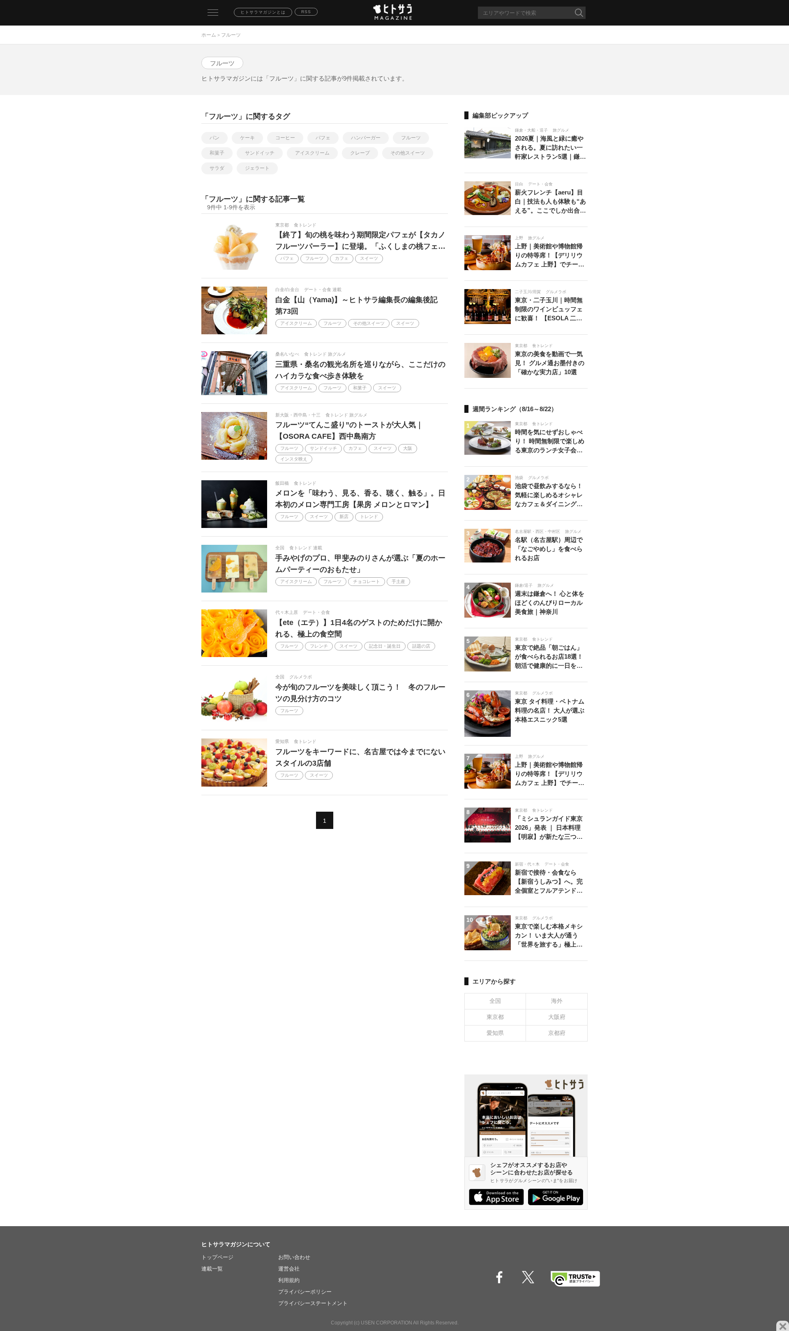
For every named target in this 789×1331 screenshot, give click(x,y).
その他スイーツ (407, 153)
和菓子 (217, 153)
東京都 (495, 1017)
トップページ (217, 1257)
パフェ (323, 138)
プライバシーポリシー (305, 1292)
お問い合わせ (294, 1257)
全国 (495, 1001)
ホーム (208, 35)
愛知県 (495, 1033)
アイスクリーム (312, 153)
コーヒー (285, 138)
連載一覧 (212, 1269)
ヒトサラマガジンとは (263, 12)
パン (214, 138)
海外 (557, 1001)
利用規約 (289, 1280)
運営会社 (289, 1269)
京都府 (556, 1033)
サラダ (217, 168)
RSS (306, 11)
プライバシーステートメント (313, 1303)
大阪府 (556, 1017)
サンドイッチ (260, 153)
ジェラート (257, 168)
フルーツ (411, 138)
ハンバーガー (366, 138)
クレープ (360, 153)
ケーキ (247, 138)
